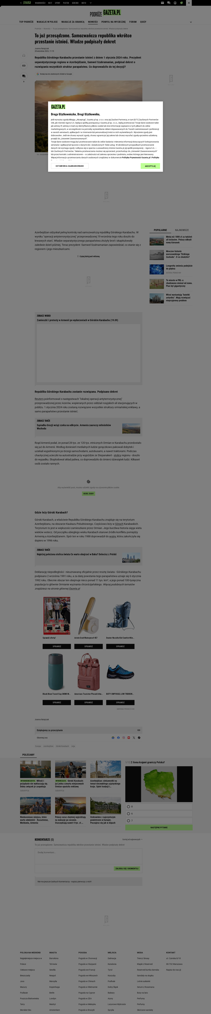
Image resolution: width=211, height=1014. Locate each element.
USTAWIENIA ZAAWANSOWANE (70, 166)
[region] (105, 136)
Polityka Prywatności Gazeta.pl (136, 157)
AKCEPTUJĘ (150, 166)
